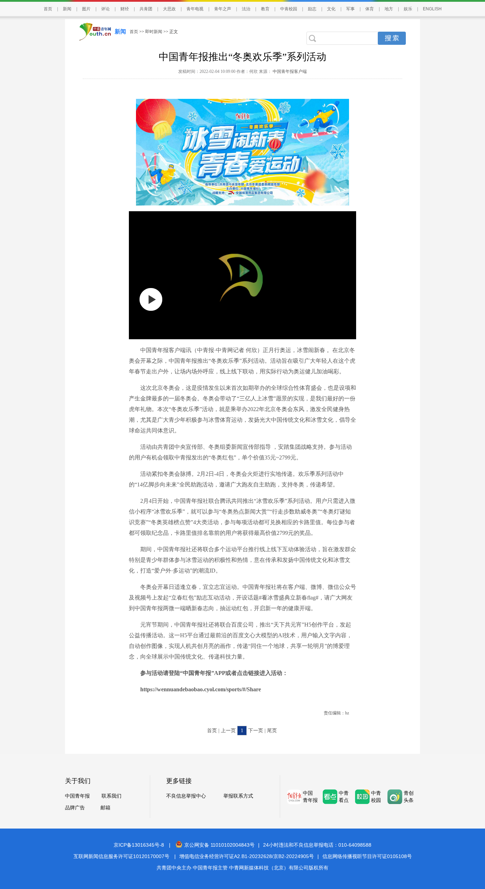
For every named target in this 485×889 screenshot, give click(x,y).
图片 (86, 8)
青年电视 (194, 8)
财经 (124, 8)
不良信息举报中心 (186, 796)
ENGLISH (432, 8)
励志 (312, 8)
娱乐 (408, 8)
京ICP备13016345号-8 (139, 845)
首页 (48, 8)
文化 (331, 8)
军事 (350, 8)
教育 (265, 8)
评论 (105, 8)
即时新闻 (153, 31)
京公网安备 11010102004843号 (219, 845)
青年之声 (222, 8)
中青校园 (288, 8)
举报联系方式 (238, 796)
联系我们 (111, 796)
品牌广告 (75, 807)
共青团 (146, 8)
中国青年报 (77, 796)
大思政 (169, 8)
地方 (389, 8)
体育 (369, 8)
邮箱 (105, 807)
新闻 (67, 8)
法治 (246, 8)
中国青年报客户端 (289, 71)
